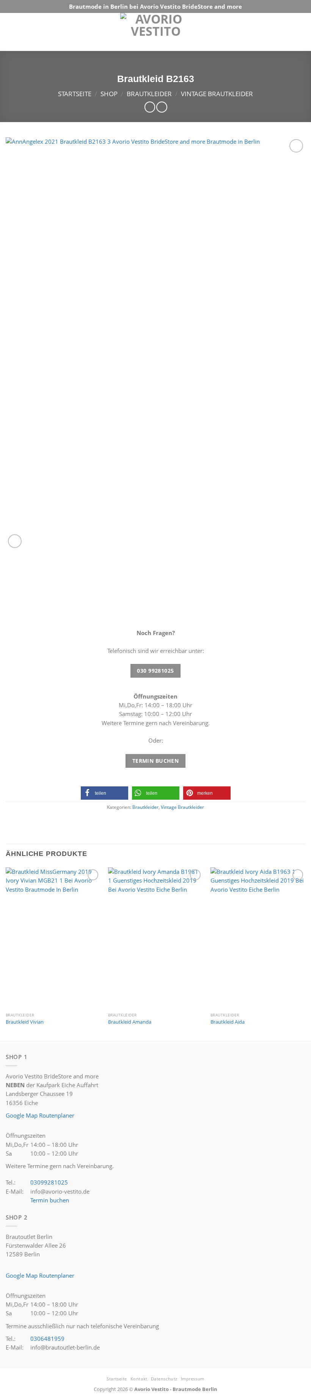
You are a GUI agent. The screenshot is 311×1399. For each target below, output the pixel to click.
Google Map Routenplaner (40, 1115)
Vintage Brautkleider (217, 93)
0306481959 (47, 1338)
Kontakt (139, 1379)
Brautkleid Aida (227, 1022)
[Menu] (298, 32)
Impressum (192, 1379)
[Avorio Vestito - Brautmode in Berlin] (155, 36)
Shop (109, 93)
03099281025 (49, 1182)
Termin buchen (49, 1200)
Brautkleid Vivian (25, 1022)
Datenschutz (164, 1379)
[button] (104, 793)
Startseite (74, 93)
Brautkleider (149, 93)
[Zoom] (14, 541)
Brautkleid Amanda (129, 1022)
